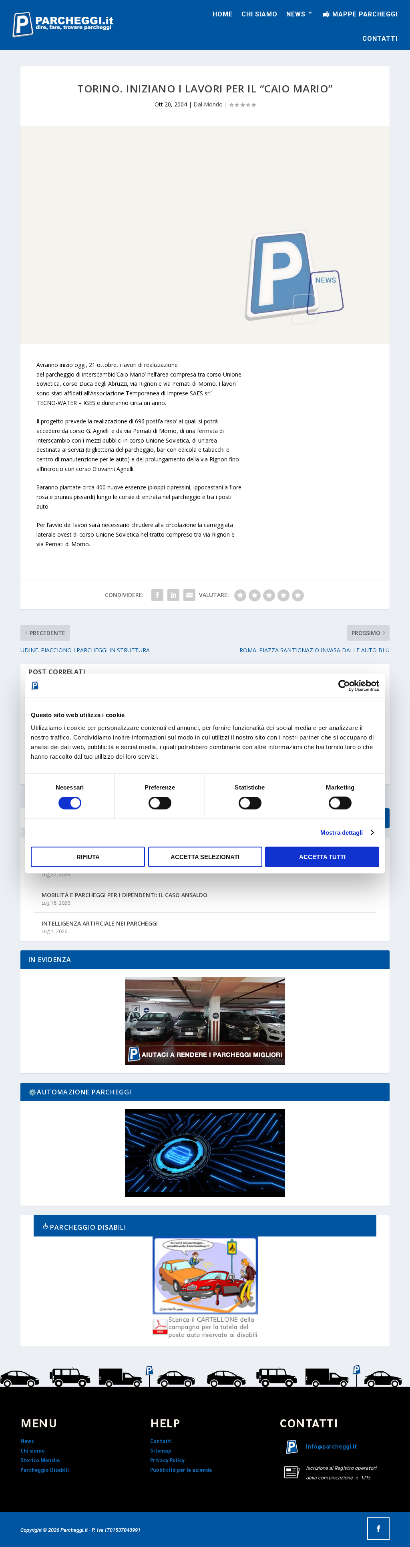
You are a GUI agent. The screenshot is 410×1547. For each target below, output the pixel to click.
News (27, 1442)
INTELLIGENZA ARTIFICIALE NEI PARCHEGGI (100, 923)
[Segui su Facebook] (378, 1528)
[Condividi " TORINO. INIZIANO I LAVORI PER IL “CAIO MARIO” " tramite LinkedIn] (173, 595)
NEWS (295, 14)
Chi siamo (32, 1452)
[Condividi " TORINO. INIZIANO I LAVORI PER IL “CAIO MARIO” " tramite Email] (189, 595)
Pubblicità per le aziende (181, 1471)
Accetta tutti (322, 856)
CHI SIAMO (259, 14)
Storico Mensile (40, 1461)
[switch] (160, 803)
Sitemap (160, 1452)
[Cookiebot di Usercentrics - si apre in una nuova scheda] (344, 686)
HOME (223, 14)
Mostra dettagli (341, 832)
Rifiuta (88, 856)
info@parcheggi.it (331, 1448)
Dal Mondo (208, 104)
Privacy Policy (167, 1461)
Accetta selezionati (205, 856)
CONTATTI (380, 38)
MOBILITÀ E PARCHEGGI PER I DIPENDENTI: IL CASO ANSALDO (124, 895)
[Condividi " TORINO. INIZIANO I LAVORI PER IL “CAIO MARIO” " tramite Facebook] (157, 595)
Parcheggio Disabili (44, 1471)
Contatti (161, 1442)
